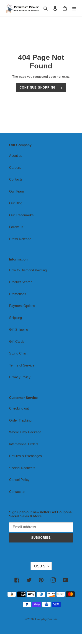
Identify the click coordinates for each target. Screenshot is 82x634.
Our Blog (15, 203)
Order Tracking (20, 420)
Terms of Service (21, 365)
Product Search (20, 282)
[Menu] (74, 8)
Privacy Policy (20, 377)
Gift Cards (16, 341)
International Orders (23, 444)
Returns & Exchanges (25, 456)
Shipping (15, 318)
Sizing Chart (18, 353)
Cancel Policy (19, 480)
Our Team (16, 191)
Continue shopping (38, 87)
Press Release (20, 239)
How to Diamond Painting (28, 270)
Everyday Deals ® (46, 619)
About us (15, 155)
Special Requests (22, 468)
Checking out (19, 408)
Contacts (16, 179)
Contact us (17, 492)
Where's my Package (25, 432)
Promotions (17, 294)
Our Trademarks (21, 215)
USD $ (39, 566)
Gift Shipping (18, 329)
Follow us (16, 227)
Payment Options (22, 306)
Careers (15, 167)
